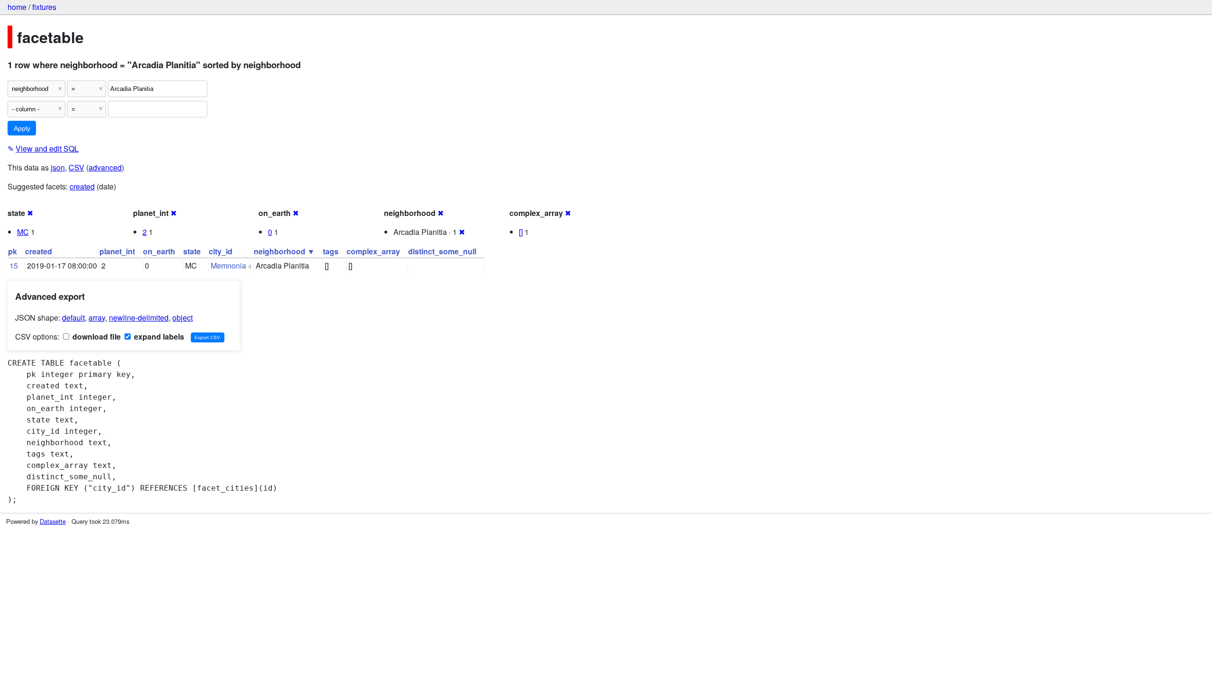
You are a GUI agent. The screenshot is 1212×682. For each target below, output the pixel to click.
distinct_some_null (442, 251)
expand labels (158, 336)
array (97, 317)
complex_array (373, 251)
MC (23, 231)
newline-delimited (139, 317)
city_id (220, 251)
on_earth (159, 251)
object (182, 317)
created (82, 186)
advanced (105, 167)
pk (12, 251)
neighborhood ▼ (284, 251)
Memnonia (228, 265)
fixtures (44, 6)
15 (13, 265)
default (73, 317)
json (58, 167)
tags (331, 251)
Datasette (53, 521)
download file (96, 336)
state (192, 251)
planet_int (117, 251)
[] (521, 231)
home (17, 6)
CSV (76, 167)
